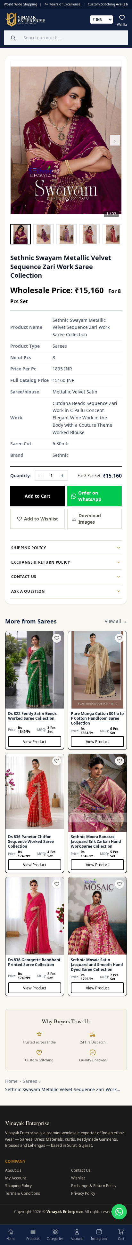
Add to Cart (37, 496)
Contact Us (81, 1170)
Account (77, 1238)
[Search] (12, 38)
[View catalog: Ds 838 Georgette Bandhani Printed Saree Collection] (34, 936)
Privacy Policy (83, 1193)
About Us (13, 1170)
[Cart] (121, 1232)
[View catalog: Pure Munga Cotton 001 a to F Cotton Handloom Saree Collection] (97, 690)
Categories (55, 1238)
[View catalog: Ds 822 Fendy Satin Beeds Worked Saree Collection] (34, 690)
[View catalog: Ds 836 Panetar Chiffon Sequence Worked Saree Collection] (34, 813)
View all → (116, 621)
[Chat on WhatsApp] (119, 1211)
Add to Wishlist (41, 519)
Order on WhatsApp (89, 496)
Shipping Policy (18, 1185)
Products (33, 1238)
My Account (15, 1178)
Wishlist (78, 1178)
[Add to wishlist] (56, 638)
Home (11, 1081)
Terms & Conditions (22, 1193)
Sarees (30, 1081)
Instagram (99, 1238)
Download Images (89, 518)
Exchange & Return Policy (93, 1185)
